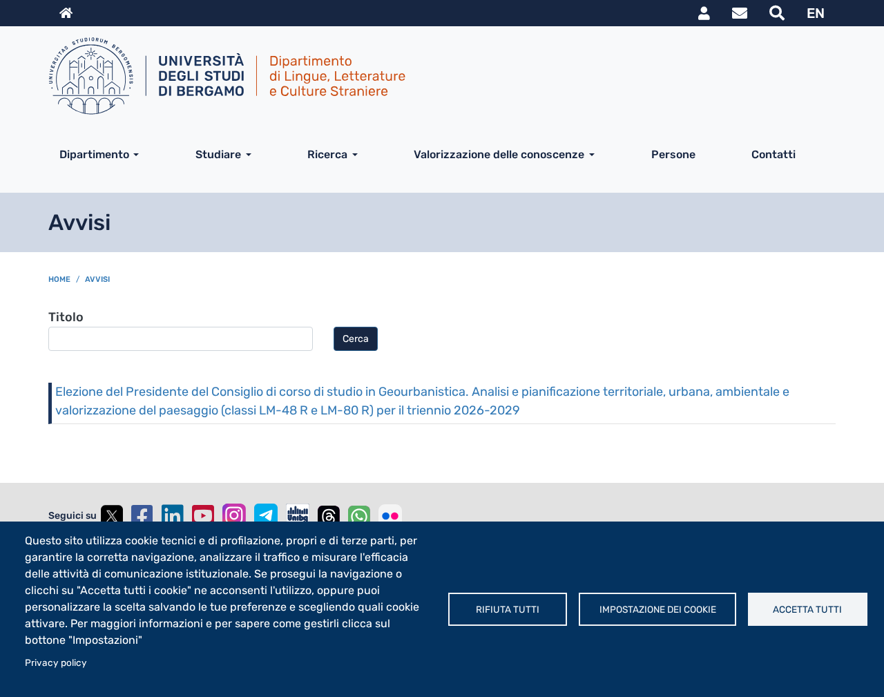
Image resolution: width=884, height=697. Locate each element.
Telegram (266, 515)
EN (816, 13)
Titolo (66, 317)
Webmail (739, 13)
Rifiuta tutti (507, 609)
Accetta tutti (807, 609)
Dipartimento (94, 154)
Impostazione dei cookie (657, 609)
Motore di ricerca (777, 13)
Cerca (356, 339)
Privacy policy (56, 662)
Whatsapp (359, 516)
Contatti (773, 154)
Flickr (390, 516)
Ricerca (327, 154)
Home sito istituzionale (66, 13)
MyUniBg (704, 13)
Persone (673, 154)
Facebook (142, 516)
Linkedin (173, 516)
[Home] (436, 76)
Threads (329, 516)
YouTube (203, 516)
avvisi (97, 279)
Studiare (218, 154)
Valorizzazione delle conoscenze (499, 154)
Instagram (234, 515)
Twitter (112, 516)
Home (59, 279)
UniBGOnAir (297, 515)
